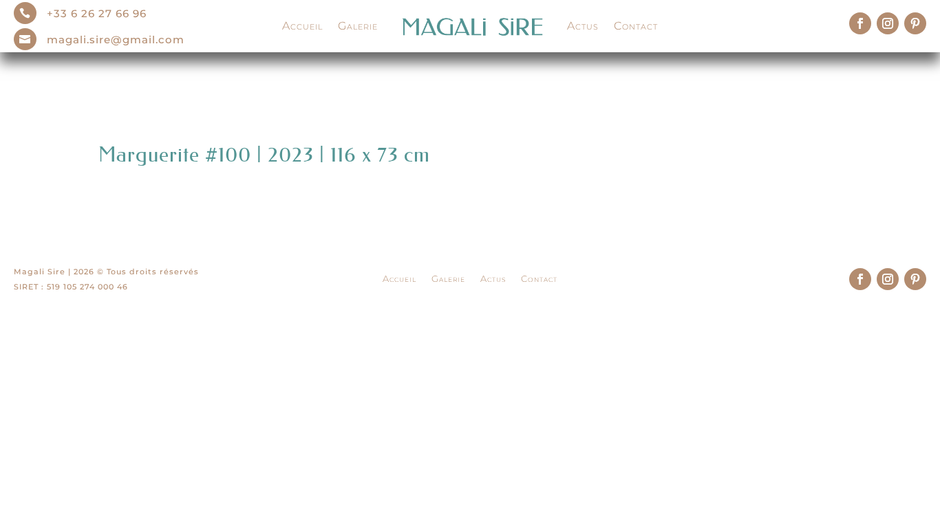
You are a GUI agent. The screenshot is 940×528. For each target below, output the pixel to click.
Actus (583, 25)
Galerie (358, 25)
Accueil (302, 25)
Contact (636, 25)
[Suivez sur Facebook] (860, 23)
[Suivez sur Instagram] (888, 23)
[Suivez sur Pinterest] (915, 23)
